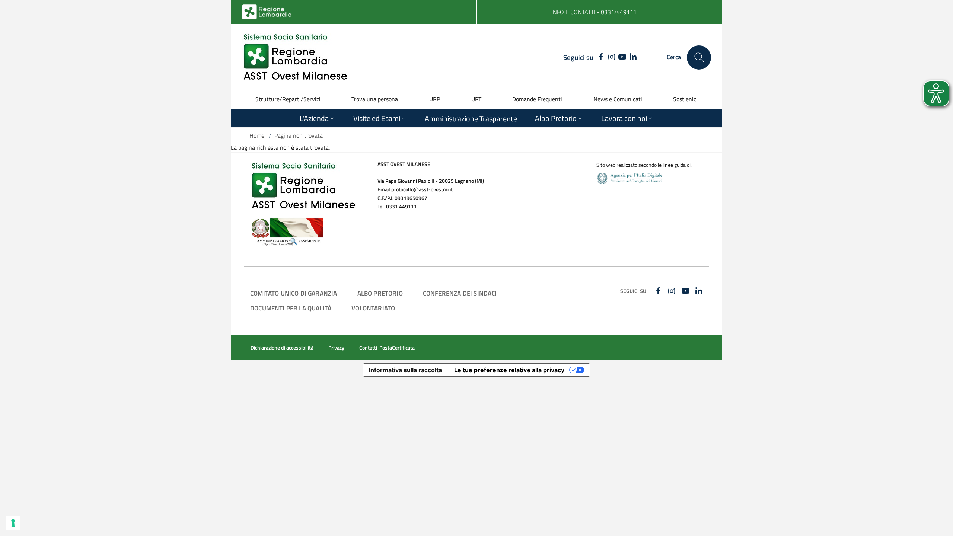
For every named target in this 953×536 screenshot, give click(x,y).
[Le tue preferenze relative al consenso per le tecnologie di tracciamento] (13, 523)
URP (434, 99)
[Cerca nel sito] (699, 57)
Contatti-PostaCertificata (387, 348)
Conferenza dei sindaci (460, 293)
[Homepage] (295, 57)
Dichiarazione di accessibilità (282, 348)
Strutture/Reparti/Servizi (288, 99)
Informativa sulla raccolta (405, 370)
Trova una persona (374, 99)
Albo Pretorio (380, 293)
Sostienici (685, 99)
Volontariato (373, 308)
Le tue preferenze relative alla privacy (509, 370)
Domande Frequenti (537, 99)
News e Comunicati (617, 99)
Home (256, 135)
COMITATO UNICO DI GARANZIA (293, 293)
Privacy (336, 348)
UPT (476, 99)
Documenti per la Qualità (290, 308)
